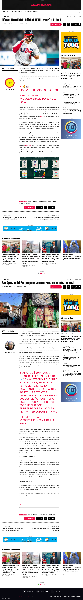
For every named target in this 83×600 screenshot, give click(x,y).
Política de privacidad (24, 596)
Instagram (44, 591)
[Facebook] (64, 24)
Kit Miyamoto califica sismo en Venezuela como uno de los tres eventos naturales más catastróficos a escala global (72, 87)
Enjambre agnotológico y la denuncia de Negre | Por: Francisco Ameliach (71, 96)
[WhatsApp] (76, 24)
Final (21, 203)
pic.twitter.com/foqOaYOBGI (39, 90)
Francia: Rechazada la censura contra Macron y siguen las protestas (46, 218)
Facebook (30, 591)
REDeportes (27, 203)
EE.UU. (42, 116)
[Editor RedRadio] (10, 83)
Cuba (49, 201)
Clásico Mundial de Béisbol (40, 201)
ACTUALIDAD (6, 16)
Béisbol (29, 201)
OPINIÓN (65, 92)
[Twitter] (68, 24)
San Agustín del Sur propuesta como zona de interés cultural (14, 218)
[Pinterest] (72, 24)
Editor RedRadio (8, 23)
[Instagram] (38, 591)
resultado (28, 145)
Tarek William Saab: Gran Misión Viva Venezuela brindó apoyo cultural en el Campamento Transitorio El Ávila (71, 76)
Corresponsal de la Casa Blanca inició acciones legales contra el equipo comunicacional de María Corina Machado (72, 111)
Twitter (57, 591)
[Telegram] (79, 24)
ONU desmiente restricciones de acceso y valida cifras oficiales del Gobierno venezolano (72, 257)
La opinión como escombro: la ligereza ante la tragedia (71, 103)
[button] (79, 12)
